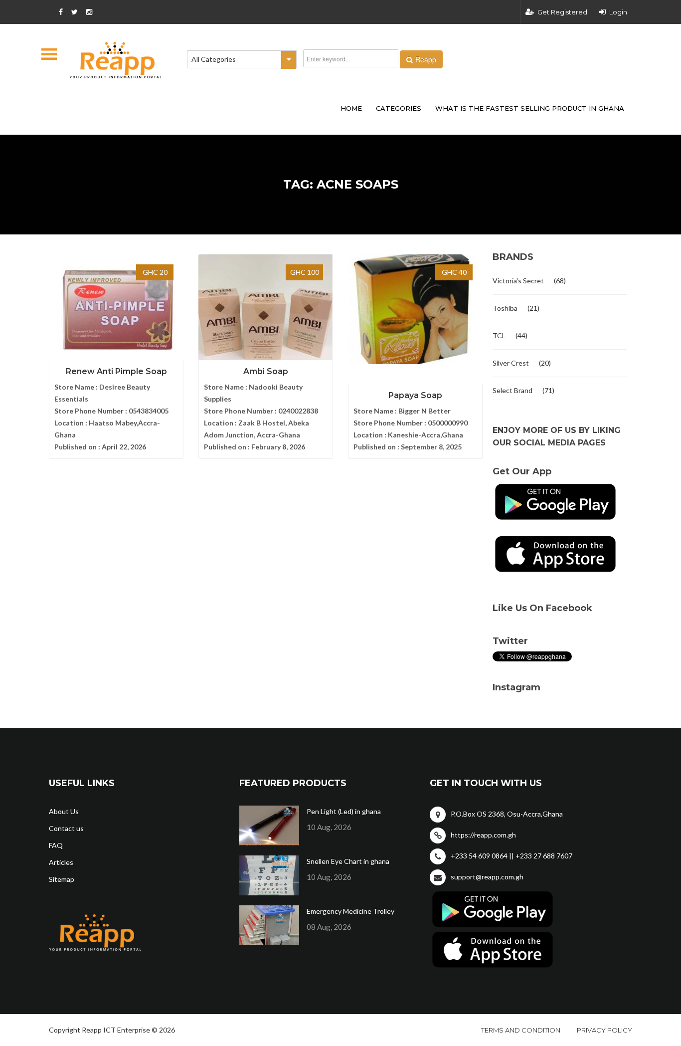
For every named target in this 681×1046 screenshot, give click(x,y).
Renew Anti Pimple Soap (116, 371)
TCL (499, 335)
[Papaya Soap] (415, 309)
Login (618, 12)
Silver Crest (511, 363)
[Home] (115, 60)
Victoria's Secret (518, 280)
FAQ (56, 845)
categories (398, 108)
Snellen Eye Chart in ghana (348, 861)
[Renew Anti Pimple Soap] (116, 309)
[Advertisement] (196, 118)
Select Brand (512, 390)
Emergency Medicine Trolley (350, 911)
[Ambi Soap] (265, 309)
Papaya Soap (415, 395)
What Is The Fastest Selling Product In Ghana (529, 108)
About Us (64, 811)
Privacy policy (604, 1030)
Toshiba (505, 308)
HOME (351, 108)
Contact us (66, 828)
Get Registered (562, 12)
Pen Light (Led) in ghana (344, 811)
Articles (61, 862)
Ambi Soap (265, 371)
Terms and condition (520, 1030)
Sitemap (61, 879)
